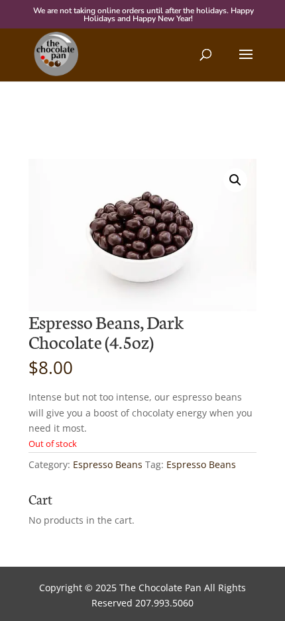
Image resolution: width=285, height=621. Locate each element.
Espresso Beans (107, 464)
